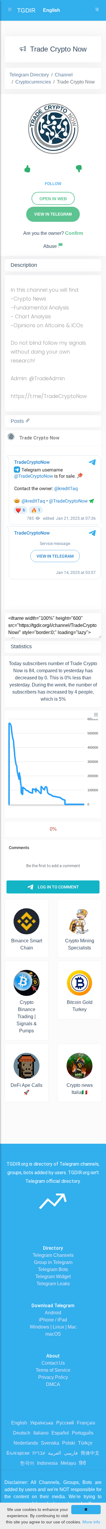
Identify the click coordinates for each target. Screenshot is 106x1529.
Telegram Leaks (53, 1283)
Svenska (50, 1442)
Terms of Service (53, 1370)
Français (86, 1422)
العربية (54, 1453)
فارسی (71, 1453)
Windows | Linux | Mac (53, 1326)
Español (60, 1432)
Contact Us (53, 1363)
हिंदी (82, 1463)
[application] (53, 762)
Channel (64, 74)
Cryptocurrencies (33, 81)
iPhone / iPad (53, 1319)
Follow (53, 184)
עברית (38, 1453)
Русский (65, 1422)
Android (53, 1312)
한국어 (27, 1463)
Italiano (41, 1432)
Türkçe (85, 1442)
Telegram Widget (53, 1276)
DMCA (53, 1384)
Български (17, 1453)
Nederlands (26, 1442)
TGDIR (26, 10)
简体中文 (90, 1453)
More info (91, 1522)
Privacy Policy (53, 1377)
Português (82, 1432)
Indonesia (47, 1463)
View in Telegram (53, 214)
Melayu (68, 1463)
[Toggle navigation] (97, 10)
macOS (53, 1334)
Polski (68, 1442)
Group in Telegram (53, 1262)
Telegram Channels (53, 1255)
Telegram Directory (29, 74)
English (19, 1422)
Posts (18, 421)
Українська (41, 1422)
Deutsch (21, 1432)
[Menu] (96, 714)
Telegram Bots (53, 1269)
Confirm (74, 233)
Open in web (53, 198)
